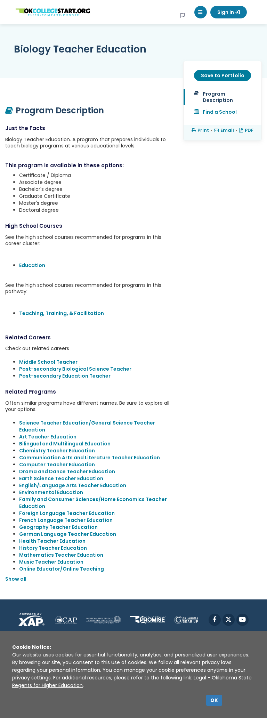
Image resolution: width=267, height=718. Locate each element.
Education (32, 265)
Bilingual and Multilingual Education (65, 443)
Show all (15, 578)
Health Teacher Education (52, 541)
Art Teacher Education (47, 436)
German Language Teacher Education (67, 534)
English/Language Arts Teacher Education (72, 485)
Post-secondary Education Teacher (65, 375)
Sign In (226, 12)
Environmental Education (51, 492)
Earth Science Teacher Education (61, 478)
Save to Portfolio (222, 75)
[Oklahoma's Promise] (148, 620)
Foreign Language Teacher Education (67, 513)
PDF (249, 130)
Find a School (220, 111)
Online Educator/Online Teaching (61, 568)
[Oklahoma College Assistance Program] (66, 620)
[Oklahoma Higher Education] (103, 620)
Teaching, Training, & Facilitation (61, 313)
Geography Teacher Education (58, 527)
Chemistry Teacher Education (57, 450)
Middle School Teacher (48, 361)
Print (203, 130)
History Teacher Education (53, 547)
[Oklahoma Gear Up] (186, 620)
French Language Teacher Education (66, 520)
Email (227, 130)
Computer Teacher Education (57, 464)
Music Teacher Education (51, 561)
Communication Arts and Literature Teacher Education (89, 457)
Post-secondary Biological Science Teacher (75, 368)
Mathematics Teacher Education (61, 554)
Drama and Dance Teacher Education (67, 471)
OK (214, 700)
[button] (200, 12)
